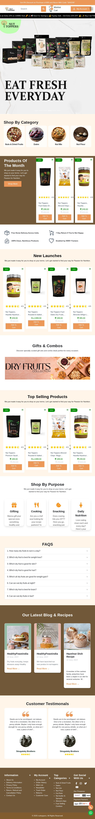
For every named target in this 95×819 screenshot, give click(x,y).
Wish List (39, 785)
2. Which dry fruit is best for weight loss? (24, 557)
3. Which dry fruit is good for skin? (21, 564)
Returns (39, 793)
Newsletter (40, 788)
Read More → (13, 669)
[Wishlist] (25, 304)
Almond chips (61, 801)
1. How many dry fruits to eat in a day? (23, 551)
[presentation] (5, 301)
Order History (41, 782)
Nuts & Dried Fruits (63, 783)
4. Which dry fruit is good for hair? (21, 570)
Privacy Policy (11, 785)
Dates (58, 785)
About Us (9, 780)
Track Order (40, 790)
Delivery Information (14, 782)
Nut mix (59, 788)
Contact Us (10, 795)
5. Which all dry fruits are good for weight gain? (27, 577)
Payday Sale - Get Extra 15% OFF (49, 16)
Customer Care (42, 795)
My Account (40, 780)
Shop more (13, 184)
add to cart (45, 217)
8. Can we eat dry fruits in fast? (20, 596)
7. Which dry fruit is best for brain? (22, 589)
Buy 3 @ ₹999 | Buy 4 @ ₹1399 (82, 16)
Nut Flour (59, 791)
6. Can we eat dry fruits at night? (21, 583)
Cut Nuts (59, 793)
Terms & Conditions (14, 788)
